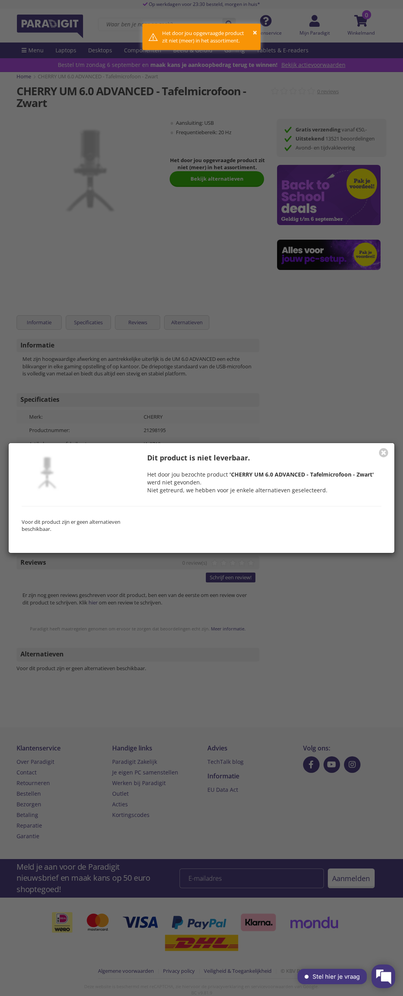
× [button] (255, 32)
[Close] (383, 452)
